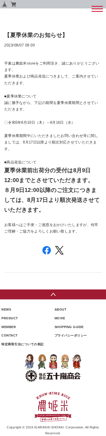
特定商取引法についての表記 (22, 344)
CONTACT (9, 335)
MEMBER (8, 327)
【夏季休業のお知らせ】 (36, 35)
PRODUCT (9, 318)
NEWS (6, 309)
